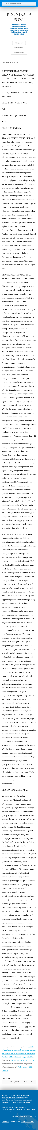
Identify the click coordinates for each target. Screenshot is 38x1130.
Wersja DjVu (19, 43)
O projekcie (5, 1121)
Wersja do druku (19, 52)
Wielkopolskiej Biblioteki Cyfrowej (13, 1098)
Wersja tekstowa (19, 47)
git (12, 1117)
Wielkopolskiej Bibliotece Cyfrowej (22, 1060)
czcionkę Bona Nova (27, 1121)
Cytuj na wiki (6, 1078)
